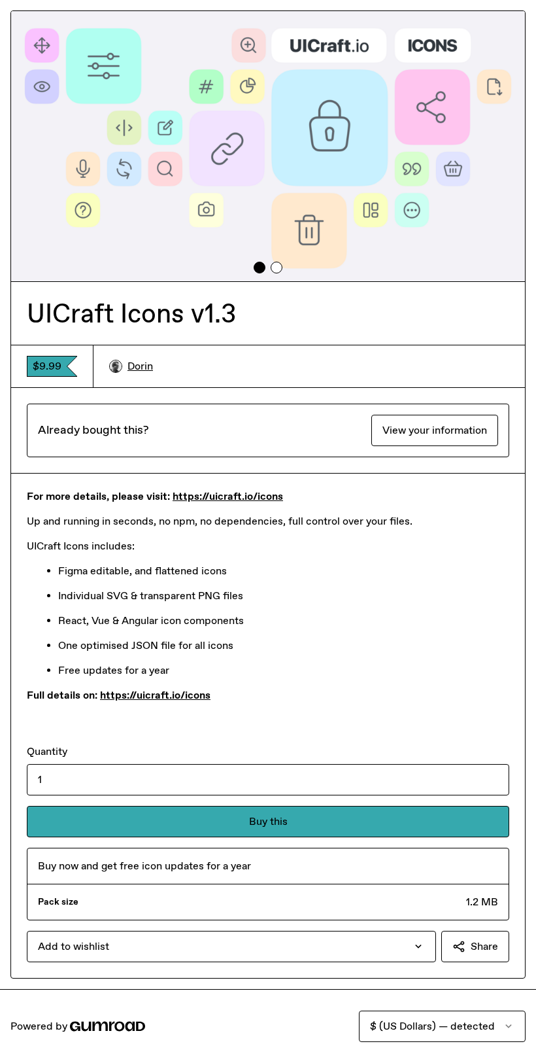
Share (484, 946)
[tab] (259, 267)
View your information (434, 430)
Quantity (47, 751)
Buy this (268, 821)
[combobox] (231, 946)
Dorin (140, 366)
